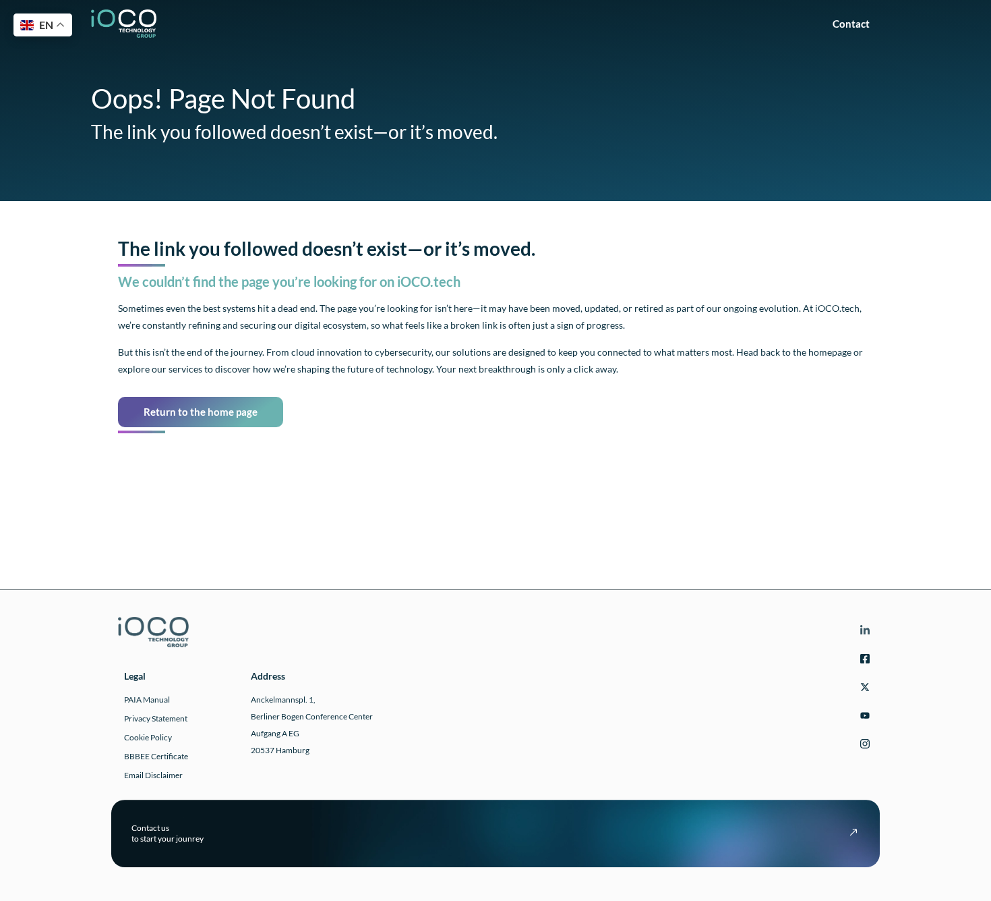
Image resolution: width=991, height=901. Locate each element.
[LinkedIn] (863, 632)
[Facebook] (863, 661)
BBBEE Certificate (156, 756)
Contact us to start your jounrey (167, 833)
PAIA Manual (147, 699)
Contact (855, 24)
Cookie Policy (148, 737)
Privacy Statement (155, 718)
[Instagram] (863, 746)
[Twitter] (863, 689)
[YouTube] (863, 717)
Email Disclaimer (153, 775)
